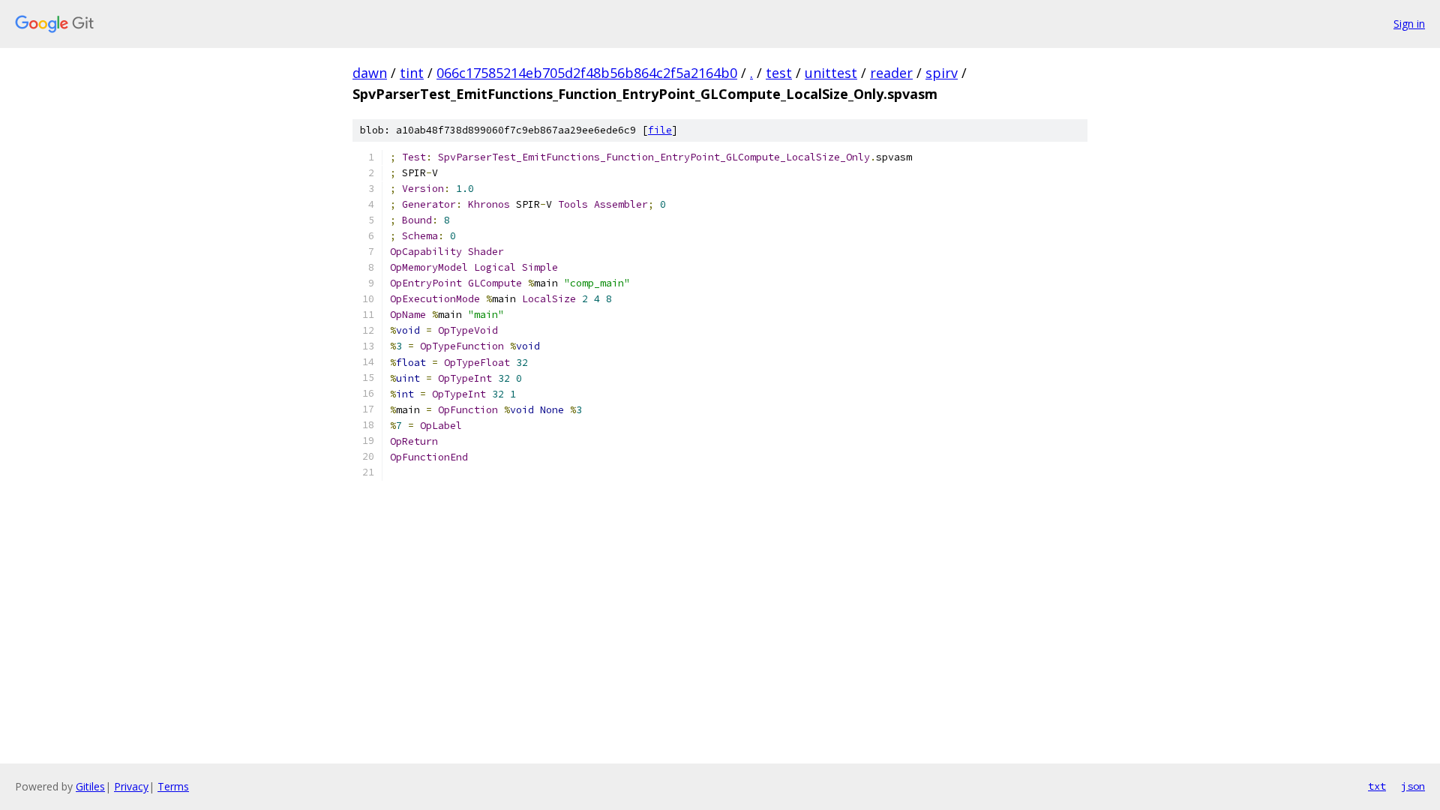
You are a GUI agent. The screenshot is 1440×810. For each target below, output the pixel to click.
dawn (369, 73)
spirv (942, 73)
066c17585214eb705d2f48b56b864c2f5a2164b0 (586, 73)
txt (1377, 786)
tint (412, 73)
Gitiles (90, 786)
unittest (831, 73)
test (779, 73)
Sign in (1409, 23)
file (660, 130)
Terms (173, 786)
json (1413, 786)
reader (891, 73)
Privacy (131, 786)
